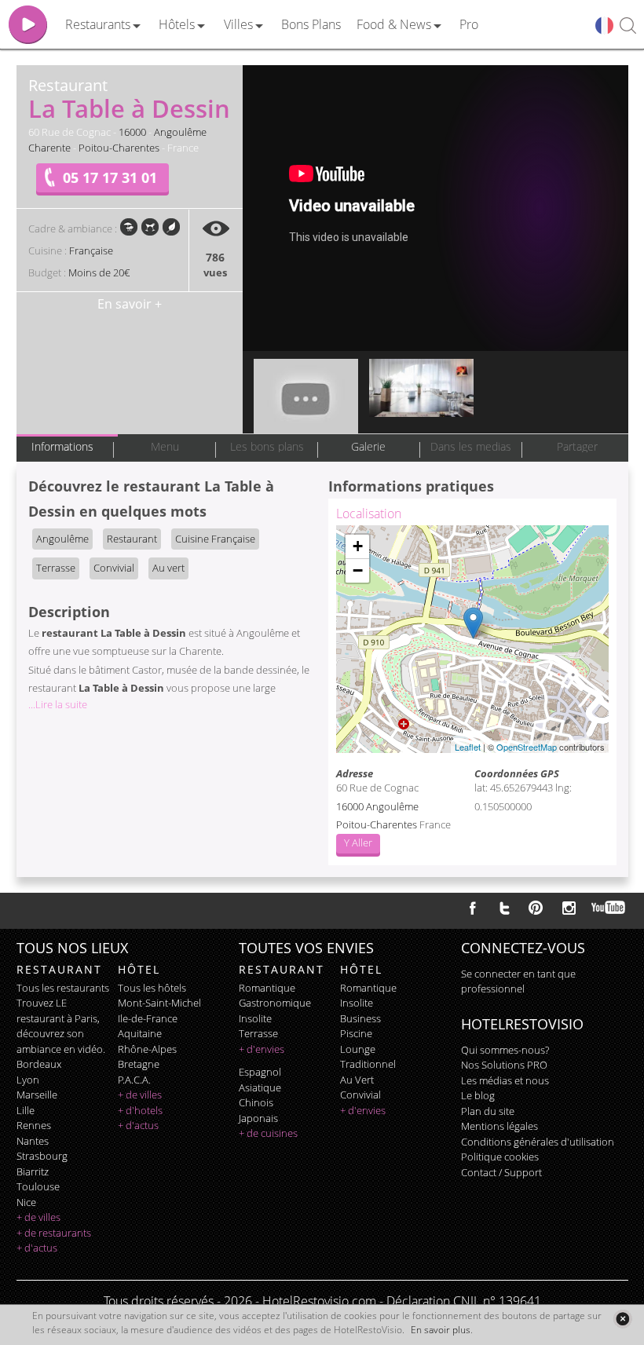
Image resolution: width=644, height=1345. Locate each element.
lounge (357, 1049)
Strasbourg (42, 1156)
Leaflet (468, 746)
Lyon (27, 1080)
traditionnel (368, 1064)
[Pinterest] (535, 907)
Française (91, 250)
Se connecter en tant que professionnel (518, 981)
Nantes (32, 1141)
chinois (256, 1102)
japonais (258, 1118)
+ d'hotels (140, 1110)
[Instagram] (569, 910)
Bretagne (138, 1064)
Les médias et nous (505, 1080)
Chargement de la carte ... (470, 639)
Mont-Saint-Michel (159, 1003)
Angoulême (180, 132)
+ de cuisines (268, 1133)
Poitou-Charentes (119, 148)
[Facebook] (472, 907)
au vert (357, 1080)
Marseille (36, 1094)
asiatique (260, 1087)
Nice (26, 1202)
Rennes (33, 1125)
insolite (255, 1018)
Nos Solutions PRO (504, 1065)
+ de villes (38, 1217)
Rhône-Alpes (147, 1049)
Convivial (113, 568)
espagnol (260, 1072)
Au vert (168, 568)
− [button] (358, 570)
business (360, 1018)
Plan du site (487, 1111)
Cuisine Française (215, 539)
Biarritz (32, 1171)
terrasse (258, 1033)
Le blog (478, 1095)
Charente (49, 148)
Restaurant (132, 539)
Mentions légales (499, 1126)
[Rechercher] (628, 26)
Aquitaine (140, 1033)
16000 (132, 132)
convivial (360, 1094)
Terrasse (55, 568)
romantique (267, 988)
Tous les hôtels (152, 988)
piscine (356, 1033)
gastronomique (275, 1003)
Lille (25, 1110)
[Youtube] (609, 907)
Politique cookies (500, 1156)
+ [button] (358, 546)
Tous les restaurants (62, 988)
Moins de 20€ (99, 272)
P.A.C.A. (134, 1080)
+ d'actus (36, 1248)
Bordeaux (38, 1064)
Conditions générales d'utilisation (537, 1142)
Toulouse (38, 1186)
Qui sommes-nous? (505, 1050)
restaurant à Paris (56, 1018)
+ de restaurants (53, 1233)
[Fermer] (622, 1319)
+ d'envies (261, 1049)
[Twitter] (504, 907)
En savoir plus (440, 1329)
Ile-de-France (147, 1018)
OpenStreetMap (526, 746)
